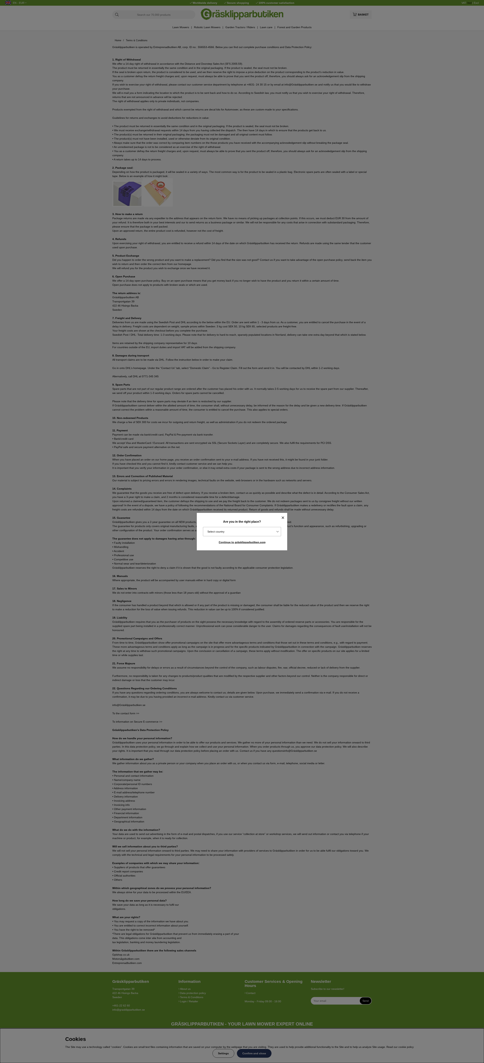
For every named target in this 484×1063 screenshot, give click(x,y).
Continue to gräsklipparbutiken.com (242, 542)
